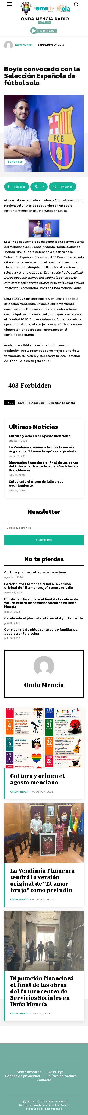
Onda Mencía (23, 45)
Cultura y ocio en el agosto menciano (39, 435)
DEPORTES (15, 161)
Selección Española (62, 403)
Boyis (21, 403)
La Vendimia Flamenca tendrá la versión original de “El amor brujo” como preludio (43, 449)
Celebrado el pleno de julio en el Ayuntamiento (36, 483)
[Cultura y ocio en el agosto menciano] (44, 738)
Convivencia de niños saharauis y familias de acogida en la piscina (41, 631)
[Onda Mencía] (9, 45)
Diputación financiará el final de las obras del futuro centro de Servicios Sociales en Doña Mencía (43, 466)
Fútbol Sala (37, 403)
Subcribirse (44, 540)
